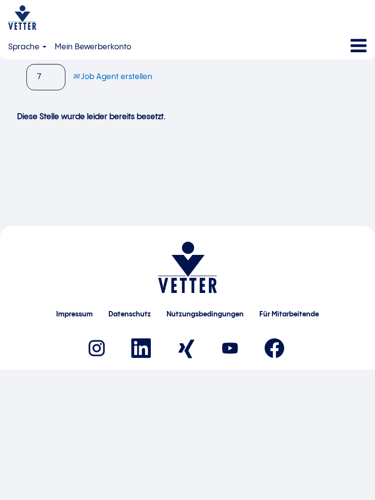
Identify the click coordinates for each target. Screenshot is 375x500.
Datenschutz (129, 314)
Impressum (74, 314)
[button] (312, 46)
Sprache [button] (25, 47)
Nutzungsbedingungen (205, 314)
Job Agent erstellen (115, 77)
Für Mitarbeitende (289, 314)
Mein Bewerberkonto (93, 47)
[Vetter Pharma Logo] (22, 17)
